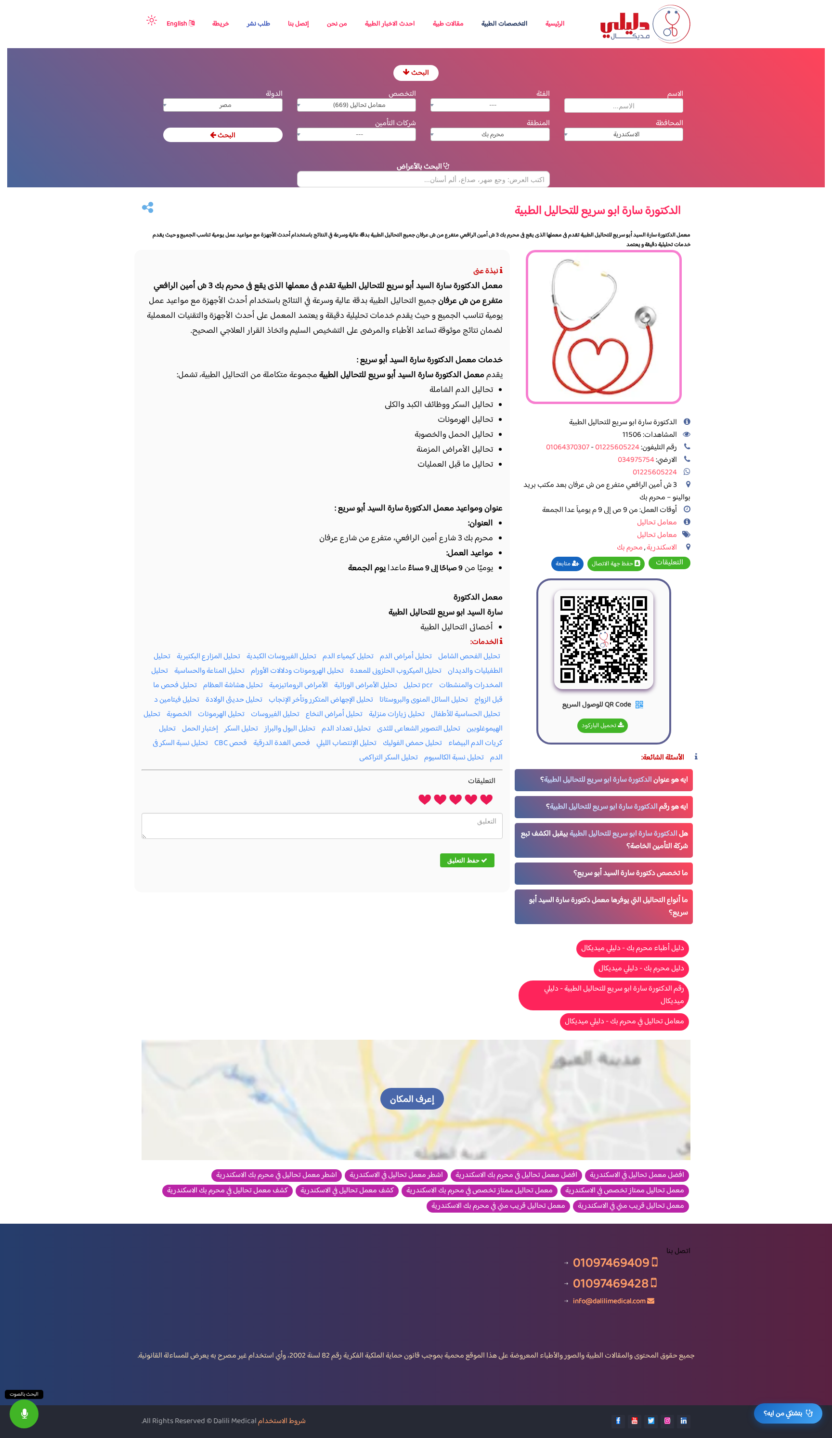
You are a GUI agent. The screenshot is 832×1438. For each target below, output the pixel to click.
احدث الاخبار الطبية (390, 24)
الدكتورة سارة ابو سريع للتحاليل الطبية (598, 779)
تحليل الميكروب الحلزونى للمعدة (396, 671)
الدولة (274, 94)
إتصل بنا (298, 24)
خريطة (220, 24)
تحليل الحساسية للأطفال (465, 714)
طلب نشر (258, 24)
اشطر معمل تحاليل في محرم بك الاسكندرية (276, 1175)
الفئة (543, 94)
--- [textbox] (492, 105)
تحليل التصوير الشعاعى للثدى (418, 728)
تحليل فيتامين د (176, 699)
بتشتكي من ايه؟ (783, 1414)
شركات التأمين (395, 123)
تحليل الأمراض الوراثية (365, 685)
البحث (419, 73)
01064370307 (567, 447)
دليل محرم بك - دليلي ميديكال (641, 968)
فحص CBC (230, 743)
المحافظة (669, 123)
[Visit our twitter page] (651, 1421)
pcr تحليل (418, 685)
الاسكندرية (662, 547)
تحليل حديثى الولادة (234, 699)
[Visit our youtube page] (634, 1421)
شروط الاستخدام (282, 1421)
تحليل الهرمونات (221, 714)
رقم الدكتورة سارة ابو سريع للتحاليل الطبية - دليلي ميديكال (614, 995)
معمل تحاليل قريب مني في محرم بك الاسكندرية (498, 1206)
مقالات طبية (448, 24)
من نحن (337, 24)
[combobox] (490, 105)
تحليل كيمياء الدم (348, 656)
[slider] (455, 799)
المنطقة (538, 123)
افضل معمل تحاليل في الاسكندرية (637, 1175)
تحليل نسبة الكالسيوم (454, 757)
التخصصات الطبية (504, 24)
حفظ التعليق (464, 860)
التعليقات (669, 563)
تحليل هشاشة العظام (233, 685)
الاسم (675, 94)
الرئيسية (555, 24)
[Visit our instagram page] (667, 1421)
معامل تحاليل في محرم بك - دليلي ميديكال (624, 1021)
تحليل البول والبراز (289, 728)
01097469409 (612, 1262)
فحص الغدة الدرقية (281, 743)
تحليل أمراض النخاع (334, 714)
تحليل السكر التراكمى (388, 757)
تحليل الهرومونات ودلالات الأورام (297, 671)
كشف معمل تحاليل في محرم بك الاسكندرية (227, 1191)
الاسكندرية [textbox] (626, 135)
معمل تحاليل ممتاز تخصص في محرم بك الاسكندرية (479, 1191)
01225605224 (616, 447)
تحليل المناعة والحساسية (209, 671)
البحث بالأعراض (420, 166)
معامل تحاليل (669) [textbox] (359, 105)
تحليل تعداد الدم (346, 728)
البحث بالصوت (24, 1394)
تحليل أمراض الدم (406, 656)
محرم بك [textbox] (492, 135)
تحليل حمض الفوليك (412, 743)
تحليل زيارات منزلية (397, 714)
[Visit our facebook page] (618, 1421)
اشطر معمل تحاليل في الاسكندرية (396, 1175)
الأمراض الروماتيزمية (298, 685)
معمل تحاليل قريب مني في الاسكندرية (631, 1206)
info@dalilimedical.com (609, 1301)
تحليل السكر (241, 728)
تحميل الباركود (600, 725)
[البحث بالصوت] (24, 1413)
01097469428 (612, 1283)
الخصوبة (179, 714)
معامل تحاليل (657, 522)
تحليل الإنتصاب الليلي (346, 743)
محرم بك (630, 547)
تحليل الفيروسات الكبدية (281, 656)
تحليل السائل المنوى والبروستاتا (423, 699)
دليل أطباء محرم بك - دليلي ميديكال (632, 948)
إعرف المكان (412, 1099)
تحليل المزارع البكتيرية (208, 656)
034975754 (636, 460)
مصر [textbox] (226, 105)
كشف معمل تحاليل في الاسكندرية (347, 1191)
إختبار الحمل (200, 728)
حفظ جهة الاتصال (613, 564)
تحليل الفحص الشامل (469, 656)
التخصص (402, 94)
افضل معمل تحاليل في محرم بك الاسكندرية (516, 1175)
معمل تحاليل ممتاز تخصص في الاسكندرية (624, 1191)
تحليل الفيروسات (275, 714)
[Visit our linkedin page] (683, 1421)
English (178, 24)
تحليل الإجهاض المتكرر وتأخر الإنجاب (321, 699)
